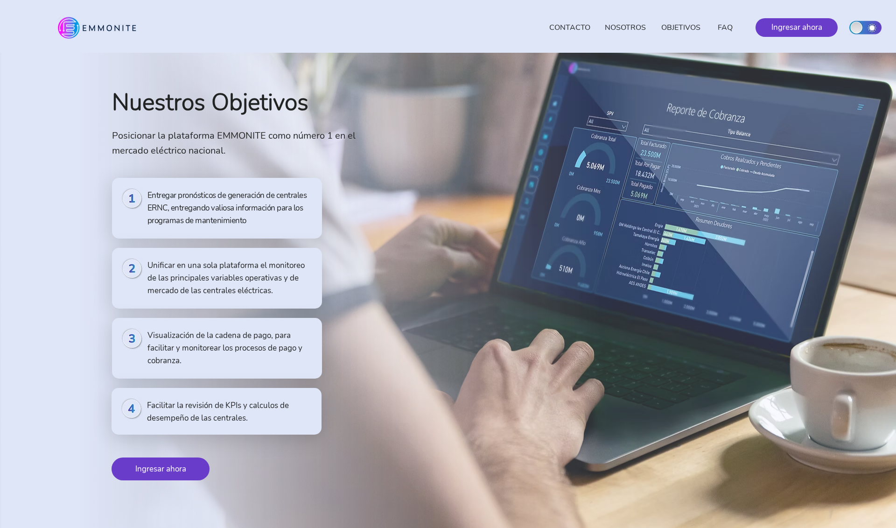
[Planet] (865, 27)
